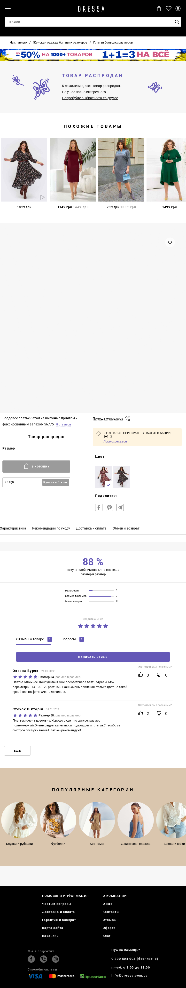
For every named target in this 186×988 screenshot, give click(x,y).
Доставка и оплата (58, 912)
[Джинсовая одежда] (135, 820)
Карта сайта (52, 928)
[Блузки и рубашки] (19, 820)
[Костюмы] (97, 820)
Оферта (109, 928)
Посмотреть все (115, 441)
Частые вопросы (56, 904)
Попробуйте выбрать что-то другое (90, 98)
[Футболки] (58, 820)
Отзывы (109, 920)
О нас (107, 904)
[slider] (93, 625)
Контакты (111, 912)
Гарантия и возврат (59, 920)
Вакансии (50, 936)
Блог (107, 936)
